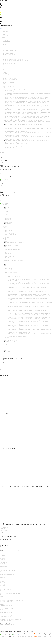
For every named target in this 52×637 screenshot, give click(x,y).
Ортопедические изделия (9, 147)
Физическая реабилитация (9, 85)
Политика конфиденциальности (7, 624)
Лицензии (5, 34)
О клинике (2, 577)
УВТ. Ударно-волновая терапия (10, 50)
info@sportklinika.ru (4, 163)
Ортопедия (5, 40)
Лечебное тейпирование (8, 82)
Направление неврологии (9, 63)
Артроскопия (6, 39)
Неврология (5, 44)
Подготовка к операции (8, 70)
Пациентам (2, 585)
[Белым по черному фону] (0, 9)
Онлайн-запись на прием (7, 176)
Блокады (5, 144)
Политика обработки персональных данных (13, 74)
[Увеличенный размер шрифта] (1, 5)
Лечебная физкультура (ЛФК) (9, 54)
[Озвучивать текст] (1, 22)
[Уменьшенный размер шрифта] (0, 2)
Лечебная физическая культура (10, 79)
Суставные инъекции (8, 51)
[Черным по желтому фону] (0, 13)
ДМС (4, 69)
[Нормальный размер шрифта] (1, 3)
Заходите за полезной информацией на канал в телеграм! (16, 450)
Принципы (5, 31)
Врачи (1, 596)
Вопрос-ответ (6, 73)
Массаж (4, 55)
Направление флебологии (9, 62)
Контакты (2, 594)
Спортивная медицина (8, 45)
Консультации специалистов (9, 78)
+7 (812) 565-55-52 (6, 527)
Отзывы (4, 72)
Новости (5, 32)
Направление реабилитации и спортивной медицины (15, 60)
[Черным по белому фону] (0, 8)
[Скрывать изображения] (0, 19)
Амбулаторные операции (9, 86)
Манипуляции (3, 566)
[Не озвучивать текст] (0, 23)
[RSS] (0, 369)
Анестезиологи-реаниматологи (10, 66)
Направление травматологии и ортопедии (13, 59)
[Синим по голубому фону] (0, 11)
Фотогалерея (6, 35)
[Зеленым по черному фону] (0, 14)
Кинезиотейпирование (8, 53)
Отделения (2, 555)
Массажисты (6, 64)
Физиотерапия (6, 49)
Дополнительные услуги (8, 148)
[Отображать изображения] (1, 17)
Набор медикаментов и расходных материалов (14, 146)
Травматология (6, 41)
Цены (1, 607)
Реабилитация (6, 43)
